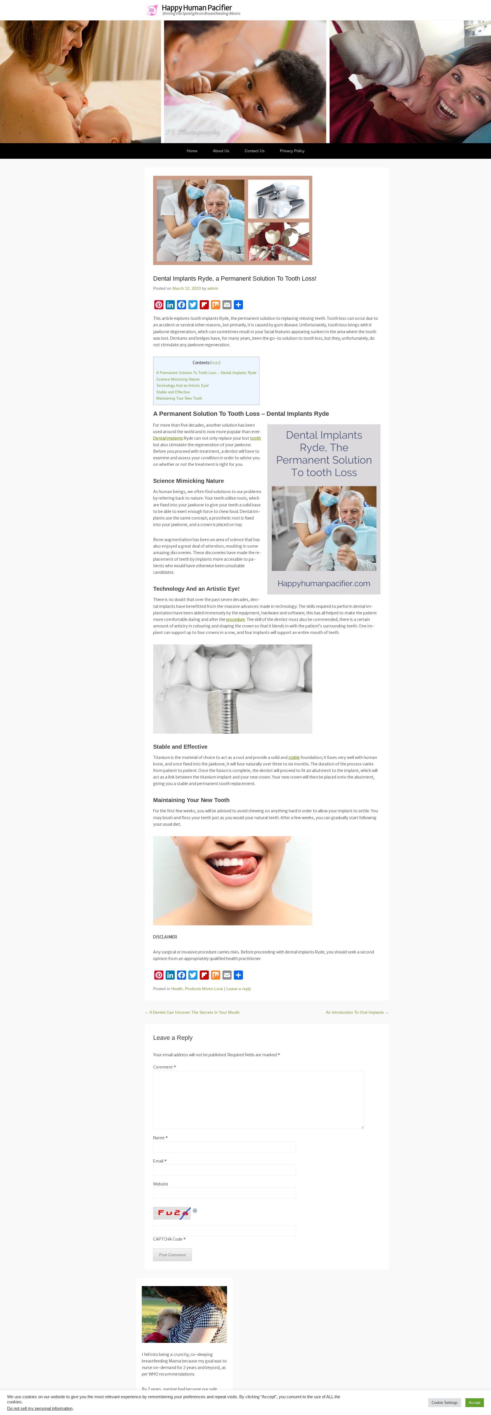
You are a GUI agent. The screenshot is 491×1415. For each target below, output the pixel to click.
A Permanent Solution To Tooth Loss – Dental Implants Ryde (206, 373)
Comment (164, 1067)
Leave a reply (238, 988)
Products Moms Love (204, 988)
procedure (235, 619)
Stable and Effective (173, 392)
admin (213, 288)
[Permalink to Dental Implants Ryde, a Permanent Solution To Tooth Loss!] (266, 220)
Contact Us (255, 151)
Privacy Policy (292, 151)
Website (160, 1184)
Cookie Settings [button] (445, 1403)
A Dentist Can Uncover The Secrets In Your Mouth (192, 1012)
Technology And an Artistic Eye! (182, 385)
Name (160, 1137)
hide (215, 363)
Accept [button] (474, 1403)
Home (192, 151)
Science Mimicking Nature (177, 379)
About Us (221, 151)
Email (160, 1161)
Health (177, 988)
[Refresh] (195, 1210)
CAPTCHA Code (167, 1239)
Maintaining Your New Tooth (179, 398)
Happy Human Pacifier (197, 7)
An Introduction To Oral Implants (357, 1012)
